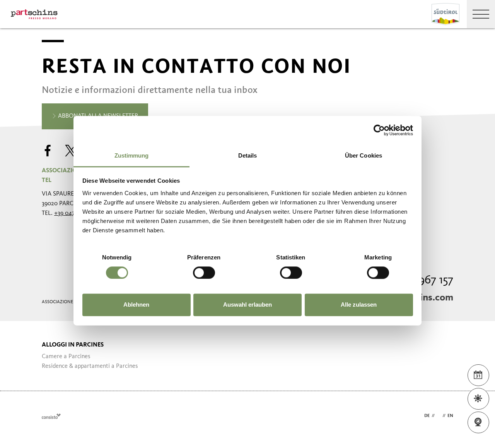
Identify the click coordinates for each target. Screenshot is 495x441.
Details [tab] (247, 155)
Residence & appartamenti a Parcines (90, 366)
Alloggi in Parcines (73, 345)
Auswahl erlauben (247, 305)
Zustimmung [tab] (131, 155)
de (427, 416)
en (450, 416)
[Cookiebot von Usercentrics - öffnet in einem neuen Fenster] (379, 130)
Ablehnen (136, 305)
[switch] (204, 272)
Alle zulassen (359, 305)
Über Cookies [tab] (363, 155)
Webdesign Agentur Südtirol (51, 416)
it (438, 416)
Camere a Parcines (66, 356)
